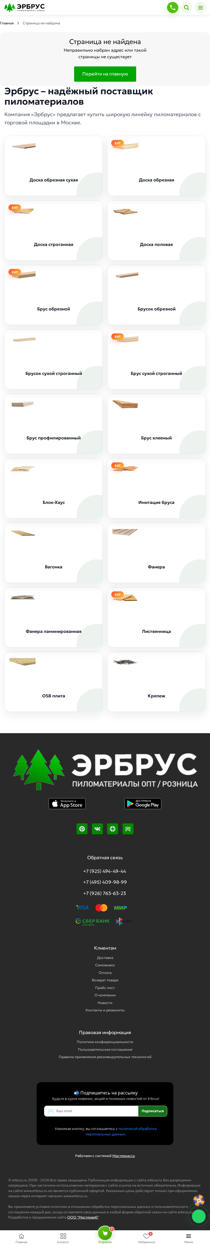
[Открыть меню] (200, 7)
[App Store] (67, 807)
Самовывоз (105, 965)
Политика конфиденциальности (105, 1042)
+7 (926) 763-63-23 (104, 893)
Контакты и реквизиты (105, 1010)
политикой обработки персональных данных (121, 1131)
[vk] (97, 828)
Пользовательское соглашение (105, 1049)
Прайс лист (105, 987)
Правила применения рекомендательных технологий (105, 1057)
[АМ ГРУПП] (105, 773)
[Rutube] (127, 828)
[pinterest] (82, 828)
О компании (105, 995)
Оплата (105, 972)
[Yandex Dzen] (112, 828)
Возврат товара (105, 980)
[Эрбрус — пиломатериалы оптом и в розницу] (84, 7)
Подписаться (153, 1111)
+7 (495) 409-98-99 (105, 882)
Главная (7, 23)
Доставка (105, 957)
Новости (105, 1002)
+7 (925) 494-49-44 (104, 871)
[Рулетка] (199, 1200)
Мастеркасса (123, 1155)
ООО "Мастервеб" (83, 1217)
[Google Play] (142, 807)
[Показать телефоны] (172, 7)
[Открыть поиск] (186, 7)
